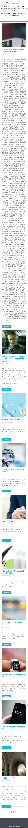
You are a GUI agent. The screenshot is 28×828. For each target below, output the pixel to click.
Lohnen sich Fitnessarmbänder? (13, 624)
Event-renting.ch (14, 6)
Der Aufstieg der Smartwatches (14, 675)
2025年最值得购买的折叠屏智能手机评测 (13, 50)
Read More (6, 326)
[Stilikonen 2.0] (14, 773)
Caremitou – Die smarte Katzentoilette (14, 572)
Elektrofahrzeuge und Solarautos (13, 470)
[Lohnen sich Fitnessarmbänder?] (14, 617)
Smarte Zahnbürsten (11, 420)
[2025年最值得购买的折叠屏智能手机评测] (14, 44)
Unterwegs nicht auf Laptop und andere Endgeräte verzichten (13, 358)
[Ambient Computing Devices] (14, 721)
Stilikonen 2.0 (8, 778)
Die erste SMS (8, 521)
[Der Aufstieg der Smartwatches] (14, 669)
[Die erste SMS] (14, 516)
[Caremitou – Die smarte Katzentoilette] (14, 566)
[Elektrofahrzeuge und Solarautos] (14, 464)
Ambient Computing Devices (13, 727)
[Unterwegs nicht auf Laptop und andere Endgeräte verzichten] (14, 351)
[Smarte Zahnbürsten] (14, 414)
